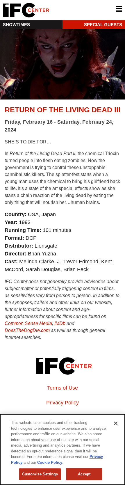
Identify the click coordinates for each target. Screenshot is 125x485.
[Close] (115, 423)
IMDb (59, 323)
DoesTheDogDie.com (27, 330)
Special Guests (103, 24)
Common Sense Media (28, 323)
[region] (62, 449)
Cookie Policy (49, 462)
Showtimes (16, 24)
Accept (84, 474)
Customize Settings (40, 474)
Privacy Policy (62, 403)
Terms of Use (62, 388)
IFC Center (48, 10)
